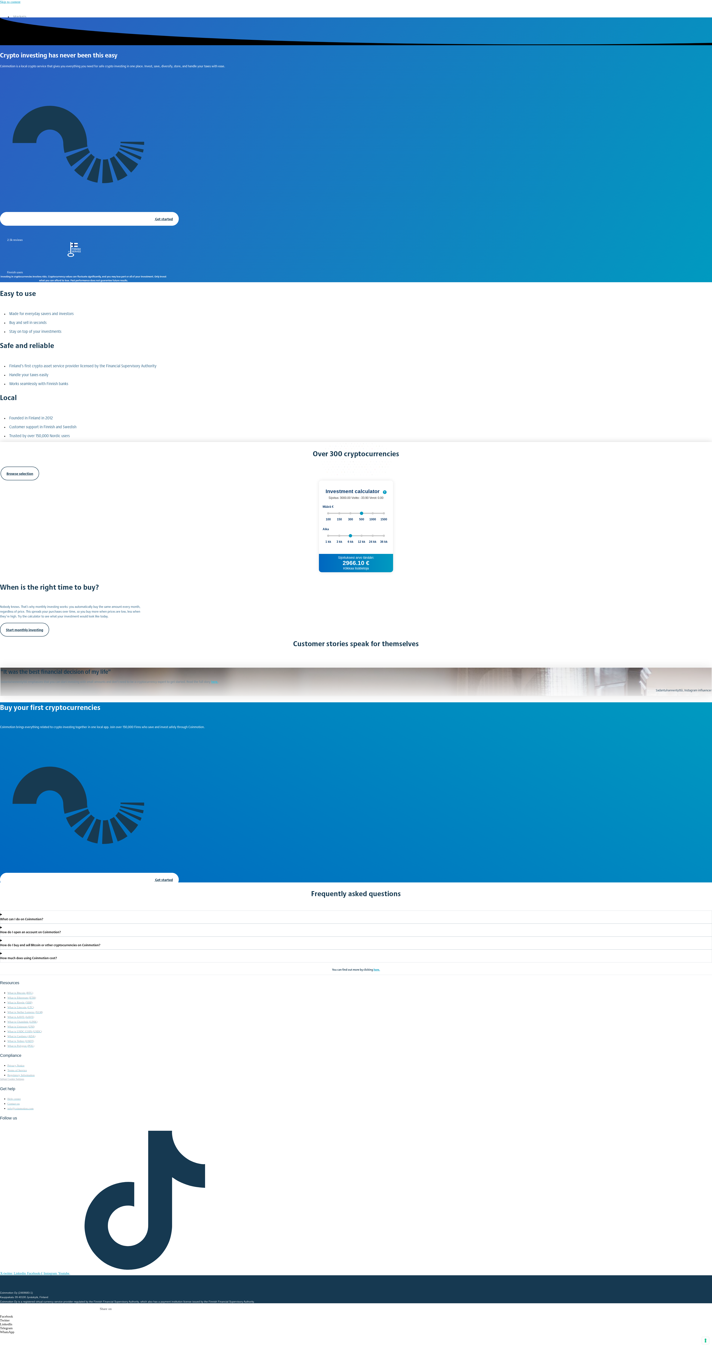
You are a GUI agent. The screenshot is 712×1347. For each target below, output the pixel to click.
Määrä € (328, 506)
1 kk (328, 541)
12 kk (361, 541)
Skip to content (10, 2)
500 (361, 519)
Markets (20, 17)
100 (328, 519)
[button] (105, 1316)
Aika (326, 529)
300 (350, 519)
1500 (383, 519)
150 (339, 519)
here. (214, 681)
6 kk (350, 541)
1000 (372, 519)
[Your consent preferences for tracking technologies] (705, 1340)
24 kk (372, 541)
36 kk (384, 541)
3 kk (339, 541)
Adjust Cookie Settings (12, 1079)
